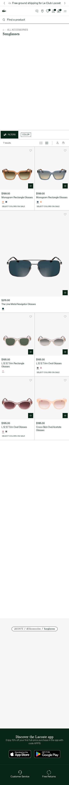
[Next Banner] (65, 3)
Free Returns (49, 777)
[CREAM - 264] (6, 431)
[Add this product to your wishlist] (30, 150)
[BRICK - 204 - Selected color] (3, 202)
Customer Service (20, 777)
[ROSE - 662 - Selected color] (3, 431)
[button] (37, 11)
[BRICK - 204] (41, 202)
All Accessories (33, 629)
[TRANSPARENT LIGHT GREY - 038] (6, 202)
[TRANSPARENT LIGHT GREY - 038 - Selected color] (37, 202)
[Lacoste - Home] (4, 11)
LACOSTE (18, 629)
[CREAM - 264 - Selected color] (3, 371)
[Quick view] (30, 185)
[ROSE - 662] (41, 368)
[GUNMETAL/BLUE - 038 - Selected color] (3, 308)
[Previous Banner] (4, 3)
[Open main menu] (65, 11)
